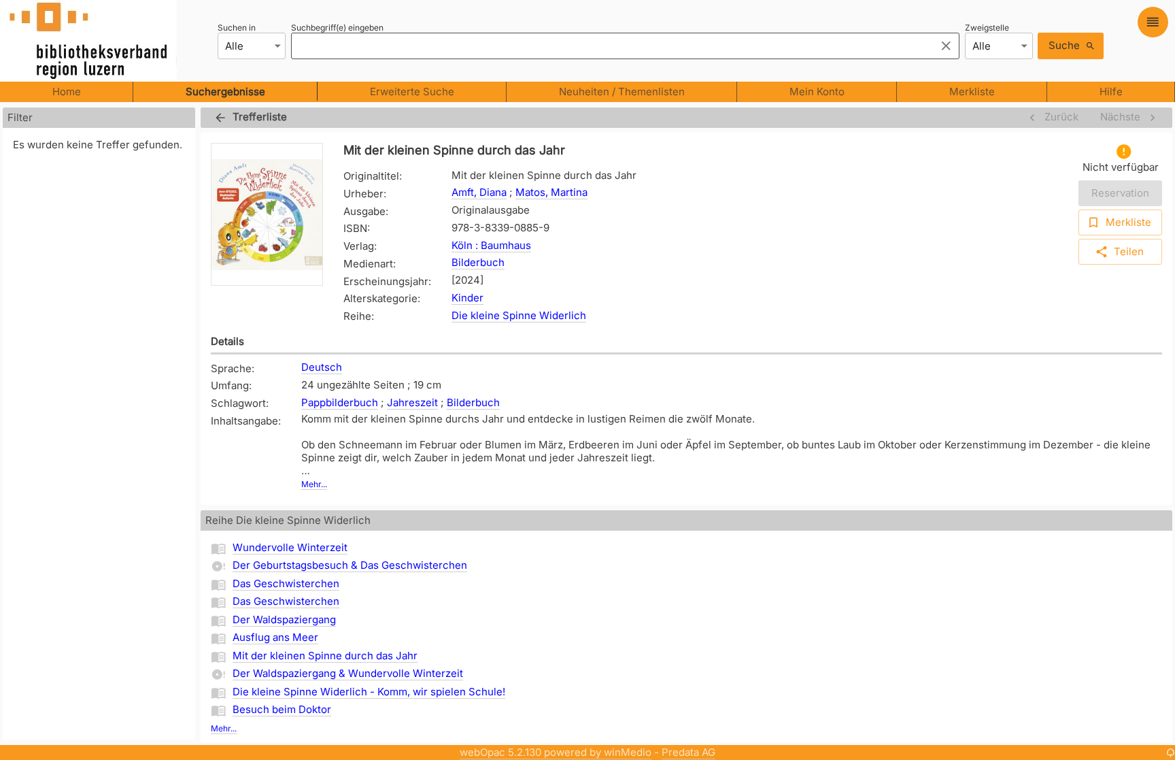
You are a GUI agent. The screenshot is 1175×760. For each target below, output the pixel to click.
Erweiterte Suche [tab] (412, 91)
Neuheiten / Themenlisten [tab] (622, 91)
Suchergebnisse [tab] (225, 91)
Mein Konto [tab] (817, 91)
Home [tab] (66, 91)
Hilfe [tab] (1111, 91)
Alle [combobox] (234, 45)
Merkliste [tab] (972, 91)
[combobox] (609, 45)
